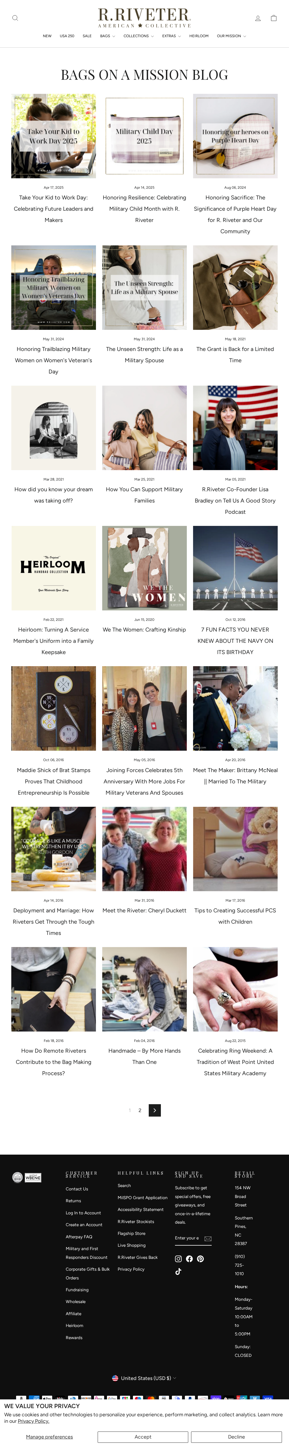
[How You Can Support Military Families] (144, 428)
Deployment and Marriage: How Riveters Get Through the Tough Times (53, 921)
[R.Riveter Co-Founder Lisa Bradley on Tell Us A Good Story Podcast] (235, 428)
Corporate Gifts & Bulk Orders (88, 1273)
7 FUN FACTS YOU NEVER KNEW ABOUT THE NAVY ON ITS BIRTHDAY (235, 640)
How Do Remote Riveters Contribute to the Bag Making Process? (53, 1062)
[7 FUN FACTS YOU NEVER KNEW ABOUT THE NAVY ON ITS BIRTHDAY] (235, 568)
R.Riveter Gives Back (137, 1257)
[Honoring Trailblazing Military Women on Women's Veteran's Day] (53, 287)
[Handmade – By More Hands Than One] (144, 989)
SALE (87, 36)
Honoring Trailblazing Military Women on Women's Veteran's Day (53, 360)
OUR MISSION (229, 36)
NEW (47, 36)
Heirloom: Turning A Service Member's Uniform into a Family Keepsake (53, 640)
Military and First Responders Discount (87, 1253)
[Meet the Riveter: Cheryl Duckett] (144, 849)
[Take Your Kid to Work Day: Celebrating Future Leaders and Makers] (53, 136)
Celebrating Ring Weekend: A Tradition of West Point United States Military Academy (235, 1062)
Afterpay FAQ (79, 1236)
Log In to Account (83, 1212)
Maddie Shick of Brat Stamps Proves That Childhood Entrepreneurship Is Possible (53, 781)
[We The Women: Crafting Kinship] (144, 568)
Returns (73, 1200)
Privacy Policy (131, 1269)
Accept (143, 1437)
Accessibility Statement (141, 1209)
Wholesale (76, 1301)
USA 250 (67, 36)
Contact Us (77, 1189)
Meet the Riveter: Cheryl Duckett (144, 910)
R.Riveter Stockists (136, 1221)
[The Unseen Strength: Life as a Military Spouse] (144, 287)
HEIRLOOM (199, 36)
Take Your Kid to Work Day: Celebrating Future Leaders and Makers (53, 208)
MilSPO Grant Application (143, 1197)
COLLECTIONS (137, 36)
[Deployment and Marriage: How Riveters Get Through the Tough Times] (53, 849)
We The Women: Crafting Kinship (144, 629)
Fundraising (77, 1289)
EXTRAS (169, 36)
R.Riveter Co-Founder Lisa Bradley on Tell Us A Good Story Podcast (235, 500)
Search (124, 1185)
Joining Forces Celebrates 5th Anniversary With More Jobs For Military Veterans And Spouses (144, 781)
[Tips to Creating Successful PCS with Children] (235, 849)
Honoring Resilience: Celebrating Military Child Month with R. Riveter (144, 208)
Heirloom (74, 1325)
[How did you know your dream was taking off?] (53, 428)
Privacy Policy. (33, 1421)
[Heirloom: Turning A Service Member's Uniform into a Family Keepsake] (53, 568)
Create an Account (84, 1224)
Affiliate (73, 1313)
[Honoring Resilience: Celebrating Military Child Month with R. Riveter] (144, 136)
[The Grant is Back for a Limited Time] (235, 287)
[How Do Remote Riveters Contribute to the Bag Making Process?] (53, 989)
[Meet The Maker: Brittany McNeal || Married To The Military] (235, 708)
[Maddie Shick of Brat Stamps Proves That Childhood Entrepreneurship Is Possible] (53, 708)
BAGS (105, 36)
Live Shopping (132, 1245)
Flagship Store (131, 1233)
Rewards (74, 1337)
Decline (236, 1437)
